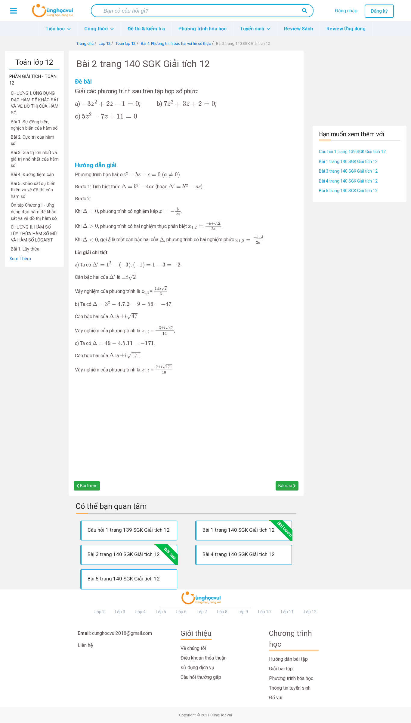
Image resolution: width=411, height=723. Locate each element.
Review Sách (298, 29)
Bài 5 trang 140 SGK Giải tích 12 (348, 190)
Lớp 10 (264, 611)
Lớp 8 (222, 611)
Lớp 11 (287, 611)
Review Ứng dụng (346, 29)
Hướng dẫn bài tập (288, 659)
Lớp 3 (120, 611)
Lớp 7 (202, 611)
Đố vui (275, 697)
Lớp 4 (140, 611)
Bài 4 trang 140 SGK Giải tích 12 (348, 181)
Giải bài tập (281, 669)
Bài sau (285, 485)
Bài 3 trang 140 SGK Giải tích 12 (348, 171)
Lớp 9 (243, 611)
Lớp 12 (310, 611)
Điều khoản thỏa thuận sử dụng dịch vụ (204, 662)
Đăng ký (379, 11)
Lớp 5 (161, 611)
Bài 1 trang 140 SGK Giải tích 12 (348, 161)
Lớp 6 (181, 611)
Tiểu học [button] (55, 29)
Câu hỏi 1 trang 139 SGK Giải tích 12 (352, 151)
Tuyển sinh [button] (252, 29)
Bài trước (88, 485)
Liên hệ (85, 645)
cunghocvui (53, 12)
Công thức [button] (96, 29)
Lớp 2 (99, 611)
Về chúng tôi (193, 648)
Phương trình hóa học (202, 29)
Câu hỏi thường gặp (201, 677)
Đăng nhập (346, 11)
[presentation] (110, 103)
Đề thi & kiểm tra (146, 29)
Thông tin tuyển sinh (290, 688)
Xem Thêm (20, 258)
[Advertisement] (34, 357)
